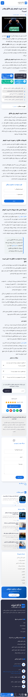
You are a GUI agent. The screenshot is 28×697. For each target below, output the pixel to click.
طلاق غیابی (24, 343)
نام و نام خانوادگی (18, 189)
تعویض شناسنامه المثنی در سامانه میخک (11, 523)
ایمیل (21, 457)
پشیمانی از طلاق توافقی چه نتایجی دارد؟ (11, 542)
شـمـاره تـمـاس (17, 663)
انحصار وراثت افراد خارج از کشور (18, 650)
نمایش (15, 106)
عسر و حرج (15, 245)
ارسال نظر (20, 477)
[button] (20, 410)
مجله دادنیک (22, 625)
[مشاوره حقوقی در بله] (23, 686)
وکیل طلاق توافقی (21, 641)
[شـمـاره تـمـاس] (23, 664)
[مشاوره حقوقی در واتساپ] (23, 677)
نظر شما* (20, 464)
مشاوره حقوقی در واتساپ (15, 677)
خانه (24, 18)
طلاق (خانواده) (16, 14)
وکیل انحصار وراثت (21, 644)
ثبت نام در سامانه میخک (20, 653)
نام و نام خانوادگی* (18, 450)
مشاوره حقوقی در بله (16, 686)
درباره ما (23, 628)
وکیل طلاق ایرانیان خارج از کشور (18, 647)
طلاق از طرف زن (23, 216)
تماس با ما (23, 631)
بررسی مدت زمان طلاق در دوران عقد (11, 533)
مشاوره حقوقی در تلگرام (16, 682)
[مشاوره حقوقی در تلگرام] (23, 682)
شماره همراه (20, 194)
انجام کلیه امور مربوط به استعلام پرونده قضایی (11, 513)
